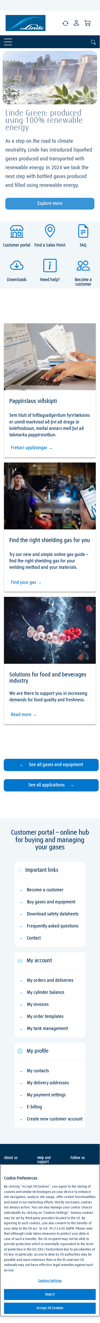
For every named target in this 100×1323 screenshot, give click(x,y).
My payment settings (46, 1095)
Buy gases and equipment (51, 902)
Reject (50, 1294)
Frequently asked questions (52, 926)
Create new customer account (54, 1119)
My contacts (38, 1071)
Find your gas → (26, 582)
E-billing (34, 1107)
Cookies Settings (50, 1281)
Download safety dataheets (52, 914)
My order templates (45, 1016)
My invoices (38, 1004)
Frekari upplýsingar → (32, 448)
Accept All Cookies (49, 1308)
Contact (34, 938)
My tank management (47, 1028)
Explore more (50, 203)
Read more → (24, 714)
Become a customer (45, 890)
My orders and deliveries (50, 980)
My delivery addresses (48, 1083)
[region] (50, 1240)
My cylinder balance (45, 992)
